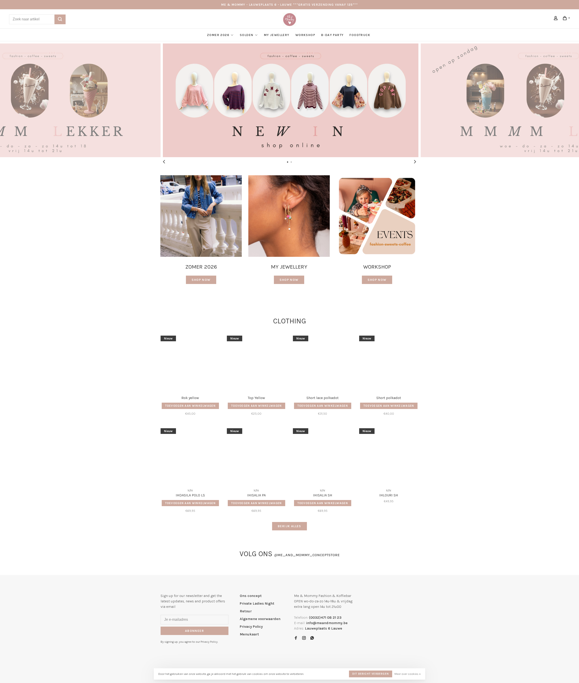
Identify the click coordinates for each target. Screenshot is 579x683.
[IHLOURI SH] (389, 455)
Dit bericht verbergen (370, 673)
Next (415, 161)
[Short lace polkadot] (322, 362)
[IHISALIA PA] (256, 455)
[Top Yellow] (256, 362)
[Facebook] (296, 638)
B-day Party (332, 35)
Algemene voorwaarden (260, 619)
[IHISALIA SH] (322, 455)
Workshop (305, 35)
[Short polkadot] (389, 362)
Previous (164, 161)
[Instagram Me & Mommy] (304, 638)
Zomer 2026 (218, 35)
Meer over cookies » (407, 674)
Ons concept (251, 596)
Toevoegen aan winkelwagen (190, 405)
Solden (247, 35)
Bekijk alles (289, 526)
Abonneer (194, 631)
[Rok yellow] (190, 362)
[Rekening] (556, 19)
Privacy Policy (251, 626)
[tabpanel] (289, 100)
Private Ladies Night (257, 603)
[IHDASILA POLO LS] (190, 455)
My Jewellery (277, 35)
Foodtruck (359, 35)
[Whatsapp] (312, 638)
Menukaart (249, 634)
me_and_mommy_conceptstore (307, 555)
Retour (246, 611)
